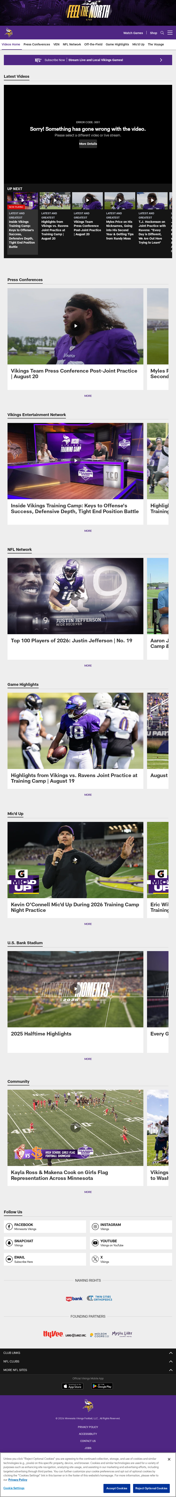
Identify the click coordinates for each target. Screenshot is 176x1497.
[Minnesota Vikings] (88, 1406)
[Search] (162, 33)
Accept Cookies (116, 1488)
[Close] (169, 1459)
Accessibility (88, 1433)
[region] (88, 1474)
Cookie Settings (13, 1488)
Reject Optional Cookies (151, 1488)
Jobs (88, 1447)
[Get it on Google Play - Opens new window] (102, 1388)
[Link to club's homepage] (8, 30)
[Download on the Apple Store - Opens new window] (72, 1386)
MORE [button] (88, 395)
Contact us (88, 1440)
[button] (88, 143)
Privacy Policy (88, 1426)
